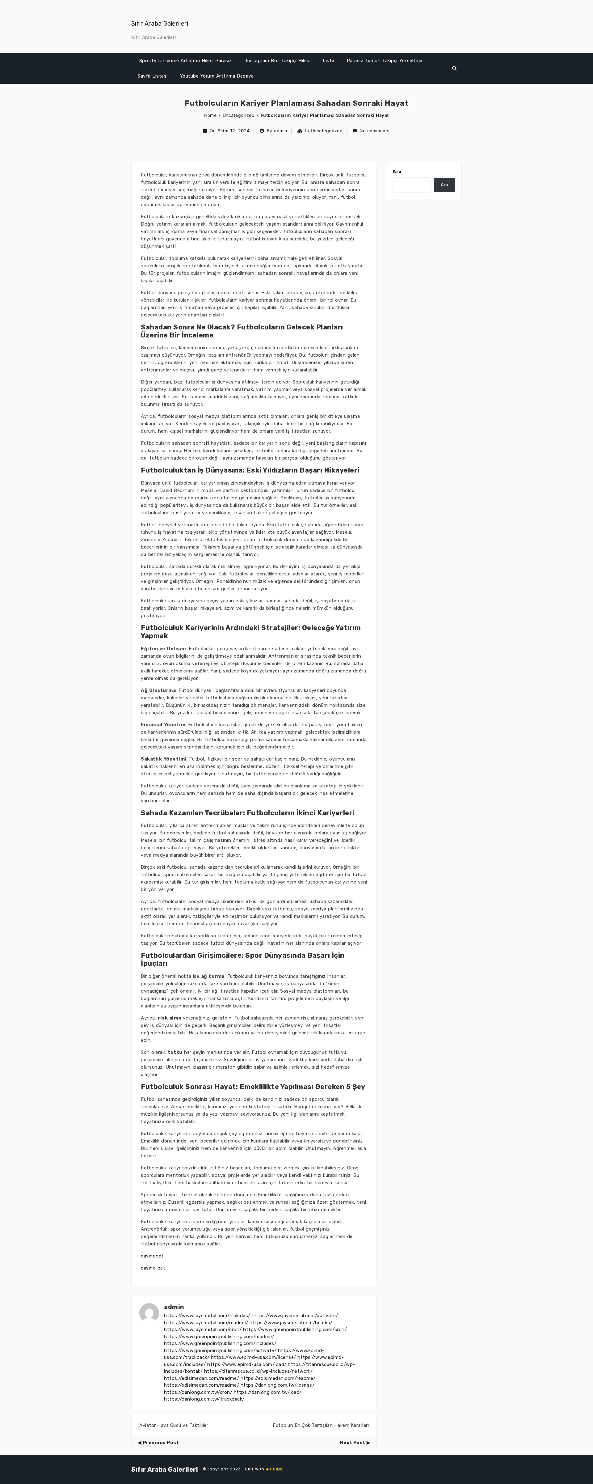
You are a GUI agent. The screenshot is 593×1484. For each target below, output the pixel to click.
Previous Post (161, 1442)
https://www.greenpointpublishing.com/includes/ (220, 1343)
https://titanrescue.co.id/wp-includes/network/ (258, 1371)
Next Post (352, 1442)
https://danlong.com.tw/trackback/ (204, 1399)
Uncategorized (239, 115)
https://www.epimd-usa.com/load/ (247, 1364)
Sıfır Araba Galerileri (159, 23)
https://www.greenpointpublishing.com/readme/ (219, 1336)
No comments (375, 130)
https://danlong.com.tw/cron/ (198, 1392)
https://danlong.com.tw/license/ (278, 1385)
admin (280, 130)
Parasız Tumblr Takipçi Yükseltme (385, 60)
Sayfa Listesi (152, 76)
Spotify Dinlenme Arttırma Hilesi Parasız (185, 60)
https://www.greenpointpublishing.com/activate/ (220, 1350)
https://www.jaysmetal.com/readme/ (206, 1322)
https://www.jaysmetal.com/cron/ (203, 1329)
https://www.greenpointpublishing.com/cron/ (295, 1329)
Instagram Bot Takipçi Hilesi (278, 60)
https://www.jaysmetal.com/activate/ (295, 1315)
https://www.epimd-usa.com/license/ (253, 1357)
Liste (328, 60)
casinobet (152, 1256)
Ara (397, 171)
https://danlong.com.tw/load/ (268, 1392)
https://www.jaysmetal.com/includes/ (207, 1315)
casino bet (153, 1268)
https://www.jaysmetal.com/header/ (291, 1322)
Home (210, 115)
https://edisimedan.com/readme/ (201, 1378)
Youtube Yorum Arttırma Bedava (217, 76)
